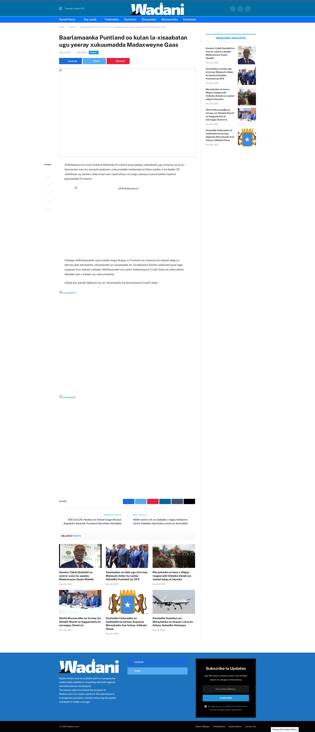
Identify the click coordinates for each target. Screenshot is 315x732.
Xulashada (189, 19)
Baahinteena (235, 726)
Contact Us (250, 726)
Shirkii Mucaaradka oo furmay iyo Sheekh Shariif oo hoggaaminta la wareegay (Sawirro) (80, 622)
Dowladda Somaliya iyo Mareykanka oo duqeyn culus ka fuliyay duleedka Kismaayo (173, 622)
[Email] (47, 207)
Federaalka (112, 19)
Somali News (67, 19)
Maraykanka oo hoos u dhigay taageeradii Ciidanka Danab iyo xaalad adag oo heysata (172, 576)
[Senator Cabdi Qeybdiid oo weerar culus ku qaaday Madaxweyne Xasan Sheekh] (80, 556)
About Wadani (202, 726)
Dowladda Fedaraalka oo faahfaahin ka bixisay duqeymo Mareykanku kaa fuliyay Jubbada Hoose (126, 623)
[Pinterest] (47, 198)
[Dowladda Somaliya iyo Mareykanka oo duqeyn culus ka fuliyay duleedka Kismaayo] (174, 602)
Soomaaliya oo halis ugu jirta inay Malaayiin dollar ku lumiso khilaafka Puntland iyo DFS (126, 576)
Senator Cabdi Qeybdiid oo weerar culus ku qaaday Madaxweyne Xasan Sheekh (76, 576)
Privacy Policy (224, 710)
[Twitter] (47, 182)
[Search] (254, 8)
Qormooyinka (169, 19)
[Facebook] (47, 173)
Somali (93, 52)
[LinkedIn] (47, 190)
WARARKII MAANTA (231, 38)
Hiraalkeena (219, 726)
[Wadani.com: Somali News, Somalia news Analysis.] (157, 8)
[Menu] (60, 8)
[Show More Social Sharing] (133, 61)
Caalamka (130, 19)
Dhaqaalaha (149, 19)
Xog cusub (90, 19)
